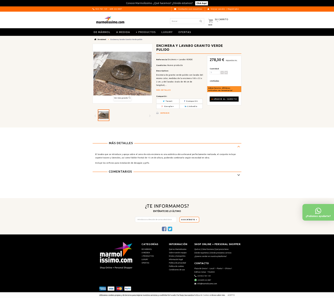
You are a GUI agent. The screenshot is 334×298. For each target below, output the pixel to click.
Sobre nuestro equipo (178, 253)
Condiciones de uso (177, 270)
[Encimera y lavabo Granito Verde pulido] (103, 115)
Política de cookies (176, 266)
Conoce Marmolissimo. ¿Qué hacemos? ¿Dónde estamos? (166, 3)
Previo (95, 115)
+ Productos (146, 32)
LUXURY (167, 32)
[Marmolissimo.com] (110, 19)
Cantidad (214, 69)
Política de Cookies (202, 295)
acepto (231, 295)
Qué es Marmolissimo (177, 249)
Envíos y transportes (177, 256)
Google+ (168, 106)
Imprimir (164, 113)
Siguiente (150, 115)
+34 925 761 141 (204, 276)
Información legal (176, 259)
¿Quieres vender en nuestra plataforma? (210, 256)
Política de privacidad (177, 263)
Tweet (169, 101)
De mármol (102, 32)
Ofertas (184, 32)
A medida (123, 32)
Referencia (161, 59)
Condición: (161, 65)
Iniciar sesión (218, 9)
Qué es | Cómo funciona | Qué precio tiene (211, 249)
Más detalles (163, 90)
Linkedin (192, 106)
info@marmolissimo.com (207, 284)
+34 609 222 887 (204, 280)
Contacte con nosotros (190, 9)
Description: (162, 71)
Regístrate (233, 9)
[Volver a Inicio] (95, 39)
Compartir (191, 101)
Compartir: (161, 96)
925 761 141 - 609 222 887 (109, 9)
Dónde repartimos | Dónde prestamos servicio (212, 253)
